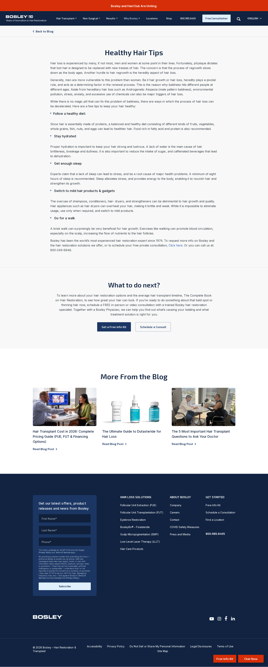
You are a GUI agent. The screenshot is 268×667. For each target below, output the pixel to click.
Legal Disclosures (201, 646)
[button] (255, 18)
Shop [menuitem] (169, 18)
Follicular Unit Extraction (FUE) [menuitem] (138, 505)
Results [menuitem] (111, 18)
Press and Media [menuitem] (180, 534)
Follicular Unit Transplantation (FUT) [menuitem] (142, 512)
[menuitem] (65, 18)
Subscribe (65, 586)
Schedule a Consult (153, 327)
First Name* (49, 518)
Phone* (46, 542)
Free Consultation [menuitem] (216, 18)
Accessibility (94, 646)
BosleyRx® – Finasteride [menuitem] (135, 527)
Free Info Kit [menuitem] (213, 505)
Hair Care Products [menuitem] (131, 548)
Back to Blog (44, 31)
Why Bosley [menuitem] (131, 18)
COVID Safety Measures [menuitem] (184, 527)
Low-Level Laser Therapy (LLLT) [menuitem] (140, 541)
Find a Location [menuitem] (215, 519)
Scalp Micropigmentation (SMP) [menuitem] (139, 534)
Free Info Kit (224, 658)
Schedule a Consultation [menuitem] (220, 512)
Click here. (176, 245)
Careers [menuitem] (175, 512)
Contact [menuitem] (174, 519)
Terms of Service (62, 552)
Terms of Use (225, 646)
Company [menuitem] (176, 505)
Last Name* (49, 530)
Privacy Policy (45, 552)
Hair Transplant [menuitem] (65, 18)
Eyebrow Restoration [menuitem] (133, 519)
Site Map (162, 651)
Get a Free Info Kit (114, 327)
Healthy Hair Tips (134, 52)
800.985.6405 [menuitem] (188, 18)
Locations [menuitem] (152, 18)
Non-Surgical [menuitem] (90, 18)
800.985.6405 (215, 533)
